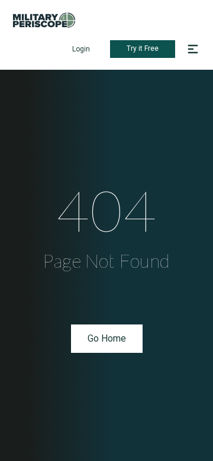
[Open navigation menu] (193, 49)
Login (81, 49)
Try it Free (143, 48)
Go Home (107, 338)
